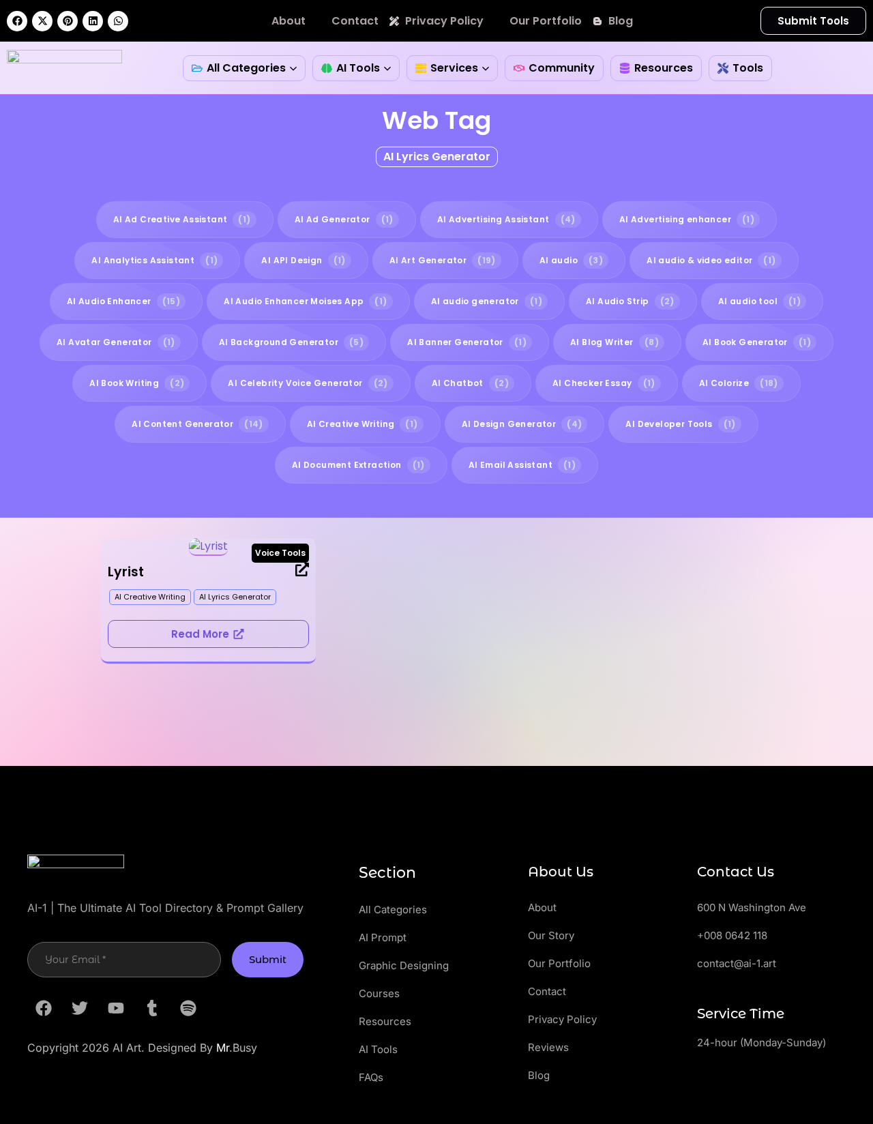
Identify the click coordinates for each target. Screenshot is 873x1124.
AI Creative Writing (362, 424)
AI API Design (303, 260)
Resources (663, 68)
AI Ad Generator (344, 219)
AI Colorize (738, 383)
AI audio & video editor (711, 260)
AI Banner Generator (467, 342)
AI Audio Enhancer (123, 301)
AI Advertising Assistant (506, 219)
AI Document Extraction (358, 465)
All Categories (246, 68)
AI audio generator (486, 301)
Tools (748, 68)
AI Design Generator (522, 424)
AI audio (571, 260)
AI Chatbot (470, 383)
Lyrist (126, 572)
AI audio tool (759, 301)
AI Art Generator (442, 260)
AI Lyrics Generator (436, 156)
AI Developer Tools (680, 424)
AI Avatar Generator (116, 342)
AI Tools (358, 68)
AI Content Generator (197, 424)
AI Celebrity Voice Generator (307, 383)
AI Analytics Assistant (154, 260)
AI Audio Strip (630, 301)
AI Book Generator (756, 342)
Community (562, 68)
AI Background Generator (291, 342)
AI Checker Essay (603, 383)
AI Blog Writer (614, 342)
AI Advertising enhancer (686, 219)
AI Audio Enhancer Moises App (305, 301)
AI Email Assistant (522, 465)
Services (454, 68)
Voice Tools (280, 553)
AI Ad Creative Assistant (182, 219)
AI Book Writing (136, 383)
